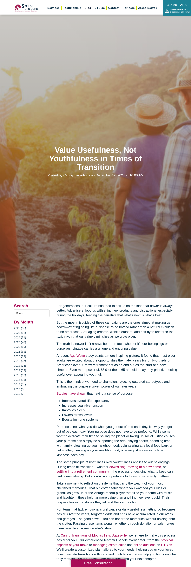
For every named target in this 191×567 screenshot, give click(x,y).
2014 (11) (20, 384)
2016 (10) (20, 375)
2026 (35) (20, 328)
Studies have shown (71, 393)
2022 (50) (20, 346)
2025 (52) (20, 332)
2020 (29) (20, 356)
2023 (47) (20, 342)
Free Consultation (98, 563)
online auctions (144, 545)
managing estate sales (109, 545)
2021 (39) (20, 351)
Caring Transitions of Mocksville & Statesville (94, 535)
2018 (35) (20, 365)
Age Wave (77, 355)
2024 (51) (20, 337)
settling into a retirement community (82, 471)
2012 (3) (19, 393)
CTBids (166, 545)
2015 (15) (20, 379)
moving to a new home (144, 467)
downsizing (117, 467)
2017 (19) (20, 370)
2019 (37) (20, 360)
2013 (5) (19, 389)
